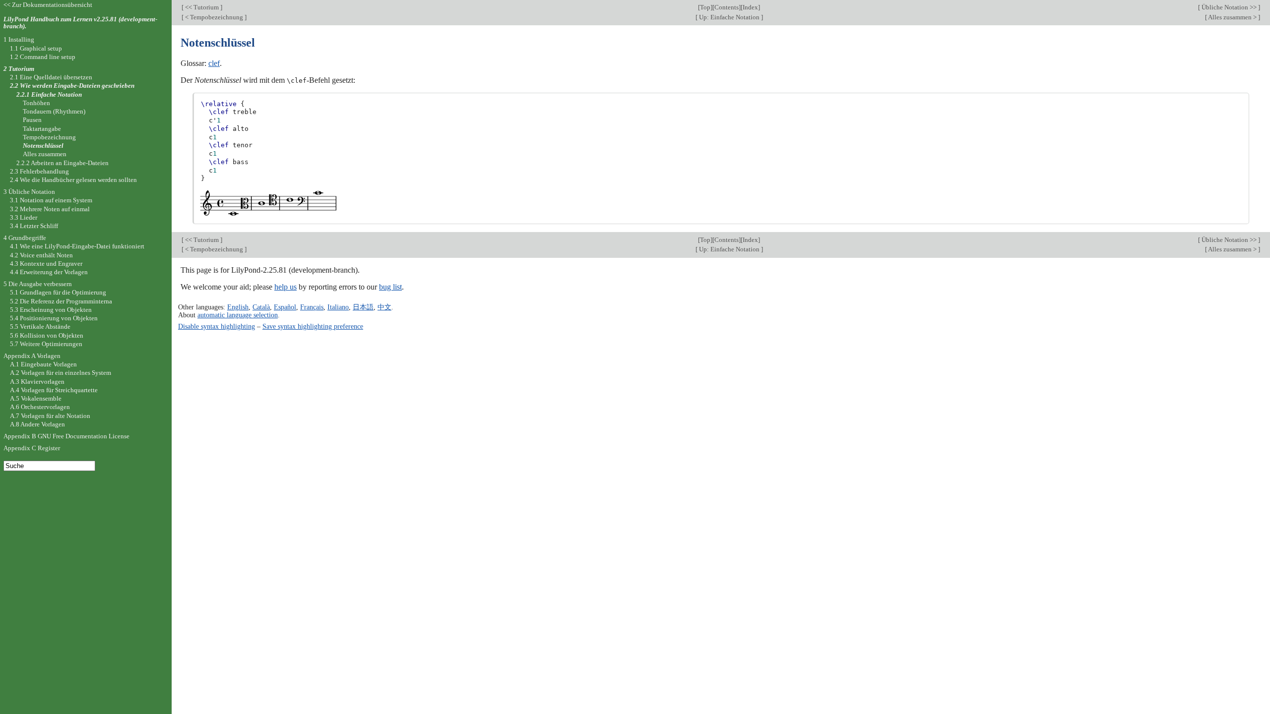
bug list (390, 287)
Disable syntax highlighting (216, 326)
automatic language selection (237, 315)
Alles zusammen (44, 154)
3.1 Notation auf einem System (51, 200)
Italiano (338, 307)
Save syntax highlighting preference (312, 326)
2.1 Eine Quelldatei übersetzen (51, 77)
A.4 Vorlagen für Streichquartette (54, 390)
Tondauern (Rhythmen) (54, 111)
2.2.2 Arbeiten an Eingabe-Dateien (62, 163)
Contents (726, 7)
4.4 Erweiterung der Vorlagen (49, 272)
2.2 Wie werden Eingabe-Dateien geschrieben (72, 85)
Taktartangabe (42, 128)
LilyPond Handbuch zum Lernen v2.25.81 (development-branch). (80, 22)
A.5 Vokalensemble (36, 398)
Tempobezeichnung (49, 137)
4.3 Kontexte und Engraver (46, 263)
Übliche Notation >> (1229, 7)
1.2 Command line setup (42, 56)
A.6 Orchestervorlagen (40, 407)
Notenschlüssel (43, 145)
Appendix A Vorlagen (32, 355)
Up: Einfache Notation (729, 17)
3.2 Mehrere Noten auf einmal (50, 209)
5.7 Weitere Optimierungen (46, 344)
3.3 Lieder (23, 217)
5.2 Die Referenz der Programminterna (61, 301)
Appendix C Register (31, 448)
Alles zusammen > (1232, 17)
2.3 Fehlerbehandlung (39, 171)
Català (261, 307)
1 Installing (18, 39)
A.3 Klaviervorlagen (37, 381)
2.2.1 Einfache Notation (49, 94)
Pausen (32, 119)
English (238, 307)
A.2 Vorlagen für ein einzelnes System (60, 372)
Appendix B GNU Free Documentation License (66, 436)
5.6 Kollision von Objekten (46, 335)
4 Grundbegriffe (24, 237)
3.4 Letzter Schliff (34, 226)
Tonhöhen (36, 103)
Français (311, 307)
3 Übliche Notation (29, 191)
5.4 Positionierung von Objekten (54, 318)
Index (750, 7)
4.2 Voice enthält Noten (41, 255)
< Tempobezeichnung (214, 17)
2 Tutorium (18, 68)
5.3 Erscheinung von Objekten (51, 309)
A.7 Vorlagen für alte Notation (50, 415)
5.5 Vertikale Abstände (40, 326)
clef (214, 63)
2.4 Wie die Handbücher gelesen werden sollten (73, 179)
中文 (384, 307)
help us (285, 287)
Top (705, 7)
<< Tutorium (202, 7)
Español (285, 307)
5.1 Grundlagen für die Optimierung (58, 292)
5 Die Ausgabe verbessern (37, 284)
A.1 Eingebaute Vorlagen (43, 364)
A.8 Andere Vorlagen (37, 424)
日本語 (363, 307)
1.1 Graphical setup (36, 48)
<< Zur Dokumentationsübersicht (47, 4)
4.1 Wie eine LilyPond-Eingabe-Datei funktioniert (77, 246)
